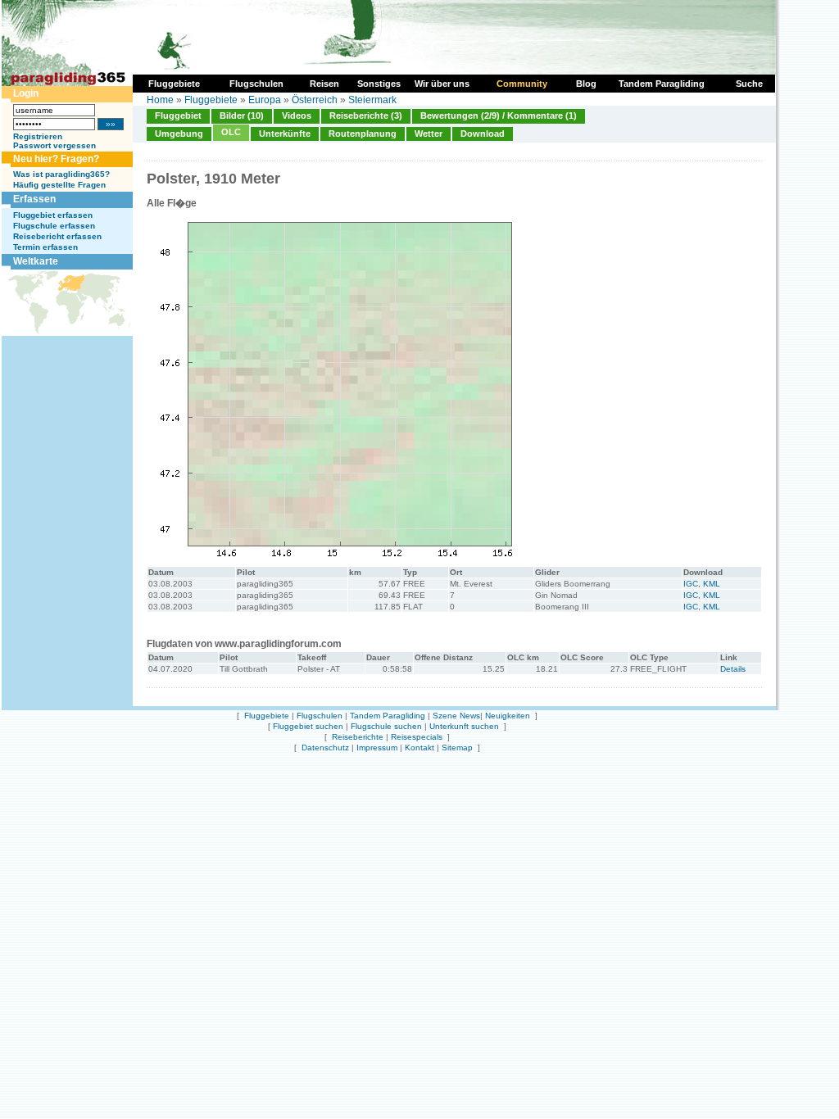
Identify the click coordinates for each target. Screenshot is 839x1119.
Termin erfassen (45, 246)
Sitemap (457, 747)
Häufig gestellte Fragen (59, 184)
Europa (264, 100)
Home (160, 100)
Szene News (456, 715)
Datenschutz (325, 747)
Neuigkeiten (507, 715)
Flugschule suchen (386, 726)
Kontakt (419, 747)
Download (482, 133)
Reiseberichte (357, 736)
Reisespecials (416, 736)
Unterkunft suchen (464, 726)
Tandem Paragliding (387, 715)
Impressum (376, 747)
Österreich (315, 100)
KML (711, 583)
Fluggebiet (178, 115)
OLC (231, 132)
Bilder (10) (242, 115)
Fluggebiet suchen (308, 726)
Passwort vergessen (54, 145)
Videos (296, 115)
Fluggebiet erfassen (53, 215)
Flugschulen (319, 715)
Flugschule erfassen (54, 225)
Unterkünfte (285, 133)
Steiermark (372, 100)
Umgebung (179, 133)
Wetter (428, 133)
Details (733, 668)
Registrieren (37, 136)
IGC (690, 583)
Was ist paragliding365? (61, 174)
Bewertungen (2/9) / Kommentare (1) (498, 115)
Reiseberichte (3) (365, 115)
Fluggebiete (211, 100)
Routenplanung (363, 133)
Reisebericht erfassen (57, 236)
